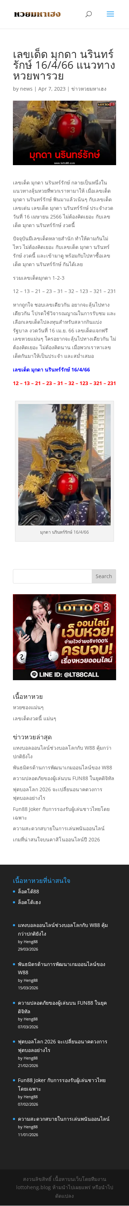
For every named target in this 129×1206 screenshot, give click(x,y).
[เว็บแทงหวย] (64, 678)
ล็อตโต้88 (28, 891)
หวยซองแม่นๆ (28, 707)
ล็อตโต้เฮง (29, 902)
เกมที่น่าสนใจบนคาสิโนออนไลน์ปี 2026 (56, 839)
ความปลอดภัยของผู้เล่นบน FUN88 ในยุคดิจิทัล (63, 778)
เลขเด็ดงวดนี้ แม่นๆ (34, 718)
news (26, 88)
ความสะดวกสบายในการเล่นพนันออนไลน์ (59, 828)
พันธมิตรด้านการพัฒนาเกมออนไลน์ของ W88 (62, 767)
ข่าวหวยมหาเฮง (88, 88)
